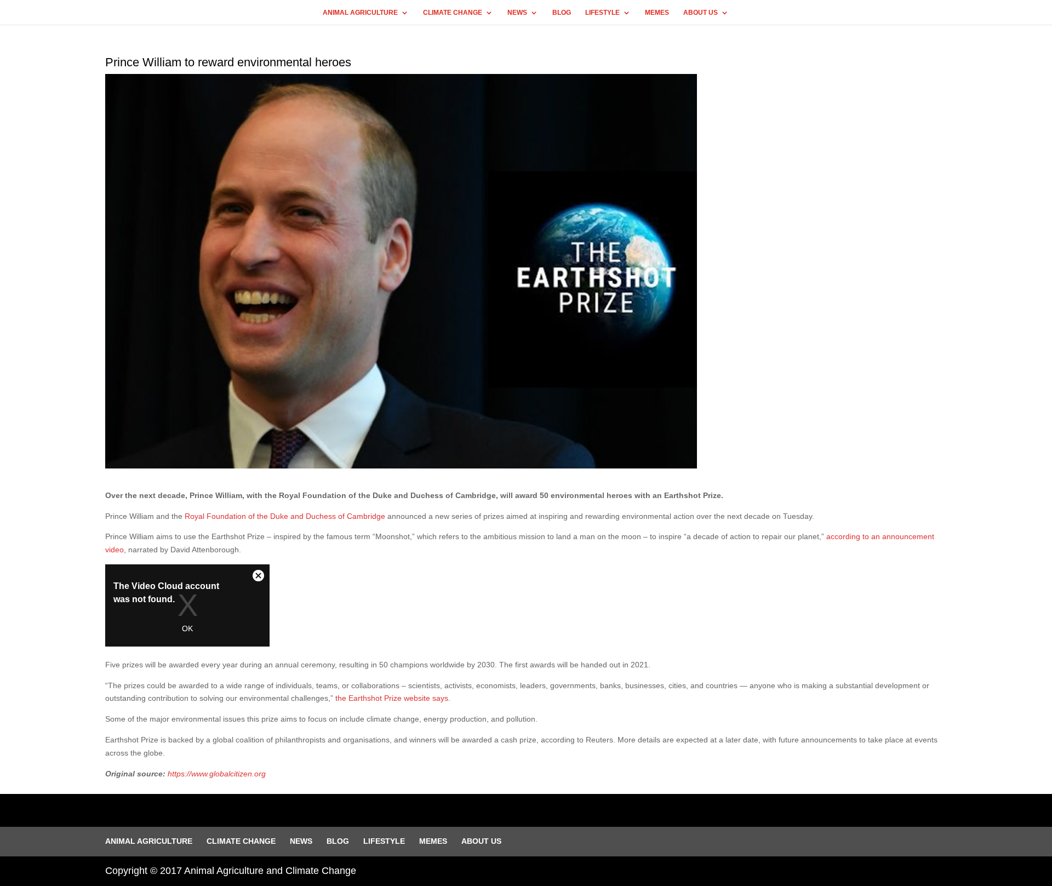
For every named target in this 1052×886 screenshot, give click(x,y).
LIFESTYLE (602, 12)
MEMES (657, 12)
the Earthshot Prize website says (391, 698)
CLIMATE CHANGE (452, 12)
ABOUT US (700, 12)
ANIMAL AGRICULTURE (360, 12)
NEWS (517, 12)
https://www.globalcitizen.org (217, 773)
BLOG (561, 12)
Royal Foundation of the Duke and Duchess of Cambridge (285, 516)
